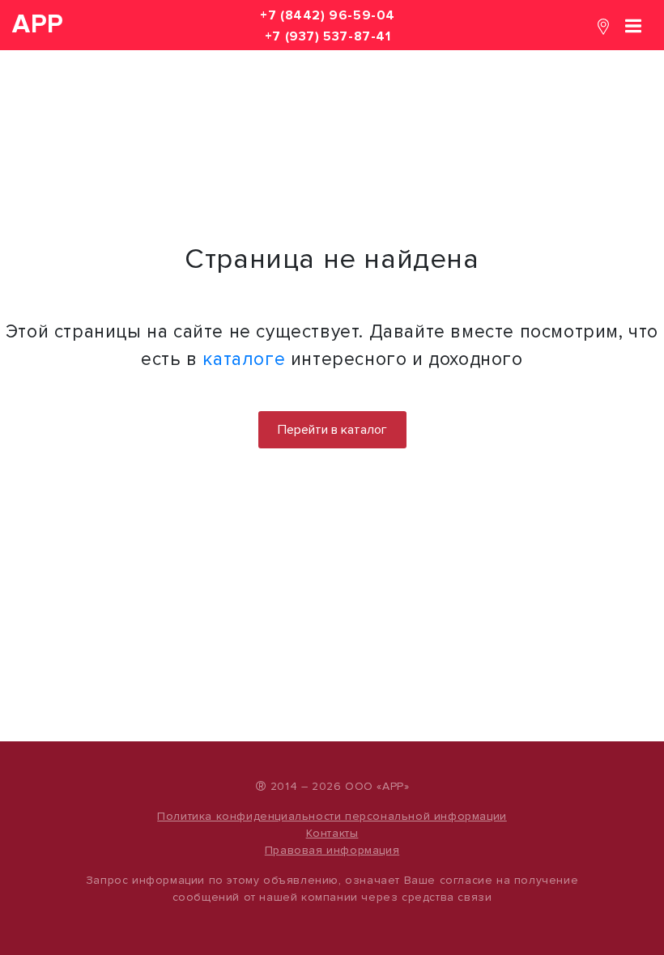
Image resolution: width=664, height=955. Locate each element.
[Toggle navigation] (633, 24)
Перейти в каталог (332, 430)
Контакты (332, 833)
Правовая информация (332, 850)
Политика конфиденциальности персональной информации (332, 816)
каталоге (243, 359)
